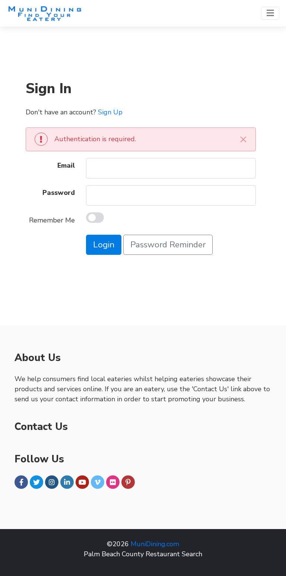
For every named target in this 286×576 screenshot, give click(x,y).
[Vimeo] (97, 482)
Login (103, 244)
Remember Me (52, 220)
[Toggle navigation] (270, 13)
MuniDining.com (155, 543)
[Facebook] (21, 482)
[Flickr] (113, 482)
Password (58, 192)
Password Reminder (168, 244)
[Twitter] (36, 482)
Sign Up (110, 112)
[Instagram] (51, 482)
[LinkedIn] (67, 482)
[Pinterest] (128, 482)
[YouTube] (82, 482)
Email (66, 165)
